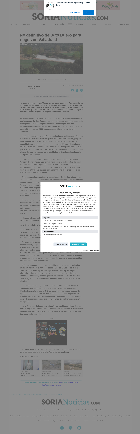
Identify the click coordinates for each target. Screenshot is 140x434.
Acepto (89, 12)
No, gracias (75, 12)
